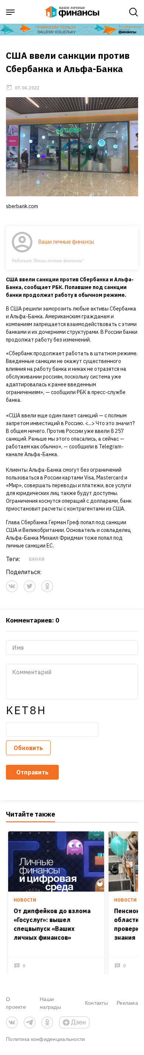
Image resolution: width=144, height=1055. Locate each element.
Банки (37, 559)
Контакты (96, 1003)
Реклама (127, 1003)
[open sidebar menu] (10, 12)
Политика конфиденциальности (45, 1039)
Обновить (28, 748)
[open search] (133, 12)
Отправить (32, 772)
